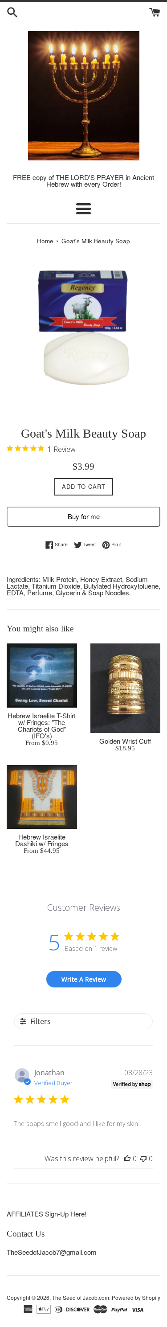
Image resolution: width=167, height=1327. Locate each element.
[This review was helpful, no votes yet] (127, 1158)
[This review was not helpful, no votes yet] (143, 1158)
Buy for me (84, 516)
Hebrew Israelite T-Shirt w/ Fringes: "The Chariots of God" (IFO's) (42, 725)
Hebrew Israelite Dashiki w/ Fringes (42, 840)
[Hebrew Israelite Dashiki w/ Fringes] (42, 797)
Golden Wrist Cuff (125, 740)
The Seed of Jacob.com (80, 1297)
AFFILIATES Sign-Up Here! (46, 1213)
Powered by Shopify (136, 1297)
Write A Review (83, 979)
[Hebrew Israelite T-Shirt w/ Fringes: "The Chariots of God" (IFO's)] (42, 675)
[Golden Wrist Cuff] (125, 688)
